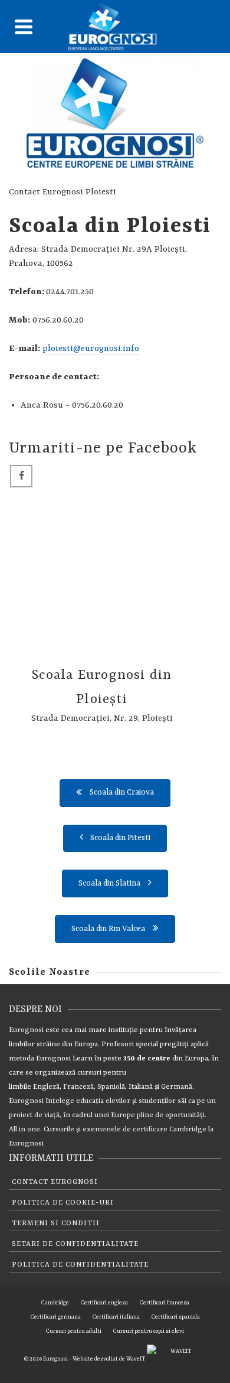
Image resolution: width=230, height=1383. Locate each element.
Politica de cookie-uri (63, 1203)
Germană (176, 1087)
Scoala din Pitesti (120, 838)
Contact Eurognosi (55, 1182)
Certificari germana (56, 1317)
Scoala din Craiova (122, 792)
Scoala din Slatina (109, 883)
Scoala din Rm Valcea (108, 929)
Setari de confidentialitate (75, 1244)
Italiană (141, 1087)
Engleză (46, 1087)
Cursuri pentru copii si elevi (148, 1331)
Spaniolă (111, 1087)
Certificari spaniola (176, 1317)
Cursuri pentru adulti (73, 1331)
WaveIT (136, 1359)
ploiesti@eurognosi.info (90, 349)
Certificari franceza (164, 1303)
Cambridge (187, 1129)
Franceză (78, 1087)
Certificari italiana (116, 1317)
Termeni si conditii (56, 1223)
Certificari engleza (104, 1303)
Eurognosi (26, 1030)
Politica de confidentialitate (80, 1265)
